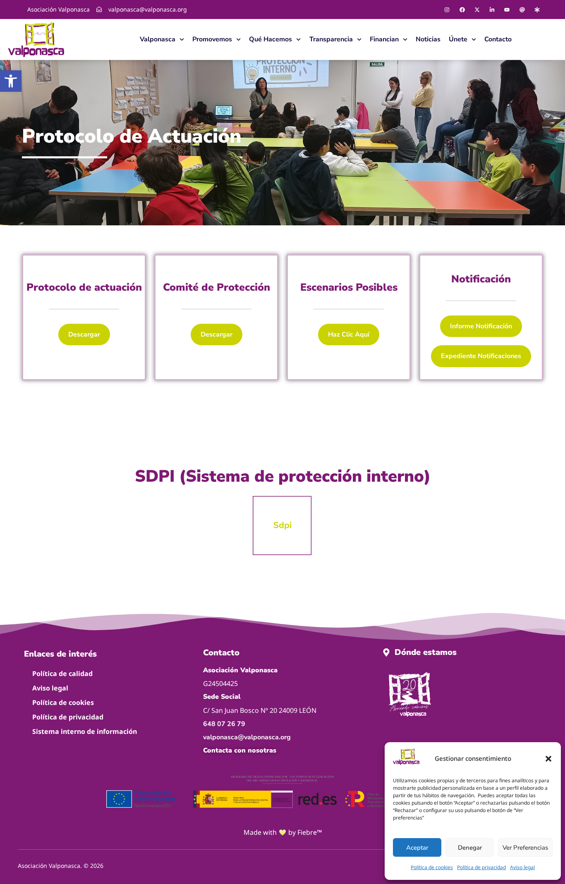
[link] (11, 81)
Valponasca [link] (157, 39)
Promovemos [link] (212, 39)
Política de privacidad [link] (481, 867)
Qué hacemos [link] (270, 39)
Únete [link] (458, 39)
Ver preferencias (525, 847)
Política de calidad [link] (62, 673)
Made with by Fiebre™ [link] (283, 832)
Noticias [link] (428, 39)
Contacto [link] (498, 39)
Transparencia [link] (331, 39)
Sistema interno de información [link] (84, 731)
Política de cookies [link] (432, 867)
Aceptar (417, 847)
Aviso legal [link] (522, 867)
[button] (548, 759)
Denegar (470, 847)
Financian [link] (384, 39)
